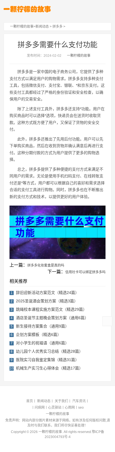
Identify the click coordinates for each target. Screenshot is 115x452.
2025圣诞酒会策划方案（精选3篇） (47, 301)
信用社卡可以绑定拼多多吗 (85, 272)
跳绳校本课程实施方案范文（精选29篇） (51, 309)
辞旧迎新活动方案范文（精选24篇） (47, 292)
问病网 (40, 407)
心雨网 (70, 407)
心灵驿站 (54, 407)
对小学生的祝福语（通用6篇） (42, 343)
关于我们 (61, 401)
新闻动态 (42, 27)
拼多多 (57, 27)
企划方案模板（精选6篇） (38, 334)
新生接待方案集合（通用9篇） (42, 326)
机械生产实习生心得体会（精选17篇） (49, 368)
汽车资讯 (79, 401)
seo (81, 407)
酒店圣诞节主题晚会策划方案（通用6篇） (52, 318)
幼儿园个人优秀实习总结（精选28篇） (49, 351)
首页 (29, 401)
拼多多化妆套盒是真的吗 (45, 265)
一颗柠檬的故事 (21, 27)
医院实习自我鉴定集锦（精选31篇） (47, 359)
